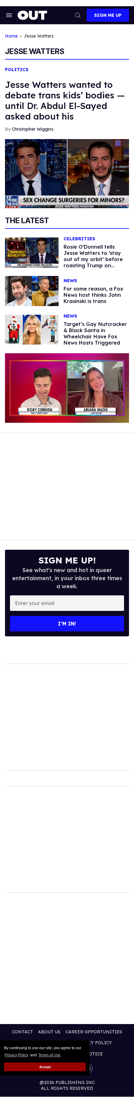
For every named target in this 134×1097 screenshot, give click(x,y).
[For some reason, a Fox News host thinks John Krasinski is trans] (32, 290)
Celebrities (79, 239)
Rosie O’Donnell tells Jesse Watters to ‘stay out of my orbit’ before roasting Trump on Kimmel (93, 259)
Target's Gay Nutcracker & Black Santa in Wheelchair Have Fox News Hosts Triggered (95, 333)
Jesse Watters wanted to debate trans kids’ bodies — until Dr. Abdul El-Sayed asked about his (65, 100)
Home (11, 36)
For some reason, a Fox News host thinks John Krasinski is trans (93, 295)
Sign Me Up (108, 15)
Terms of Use (49, 1055)
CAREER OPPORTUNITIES (93, 1032)
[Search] (78, 15)
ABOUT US (49, 1032)
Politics (16, 69)
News (70, 280)
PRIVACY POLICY (93, 1042)
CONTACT (22, 1032)
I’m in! (67, 624)
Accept (45, 1067)
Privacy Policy (16, 1055)
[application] (67, 388)
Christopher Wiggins (32, 129)
